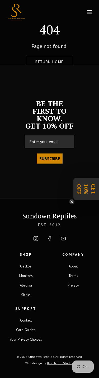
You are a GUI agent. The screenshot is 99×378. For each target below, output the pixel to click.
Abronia (26, 285)
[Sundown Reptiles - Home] (28, 12)
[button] (86, 189)
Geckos (25, 266)
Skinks (26, 294)
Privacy (73, 285)
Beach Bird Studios (60, 363)
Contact (26, 320)
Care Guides (25, 329)
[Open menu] (89, 12)
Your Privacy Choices (26, 339)
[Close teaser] (71, 201)
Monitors (26, 275)
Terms (73, 275)
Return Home (49, 61)
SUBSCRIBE (49, 158)
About (73, 266)
